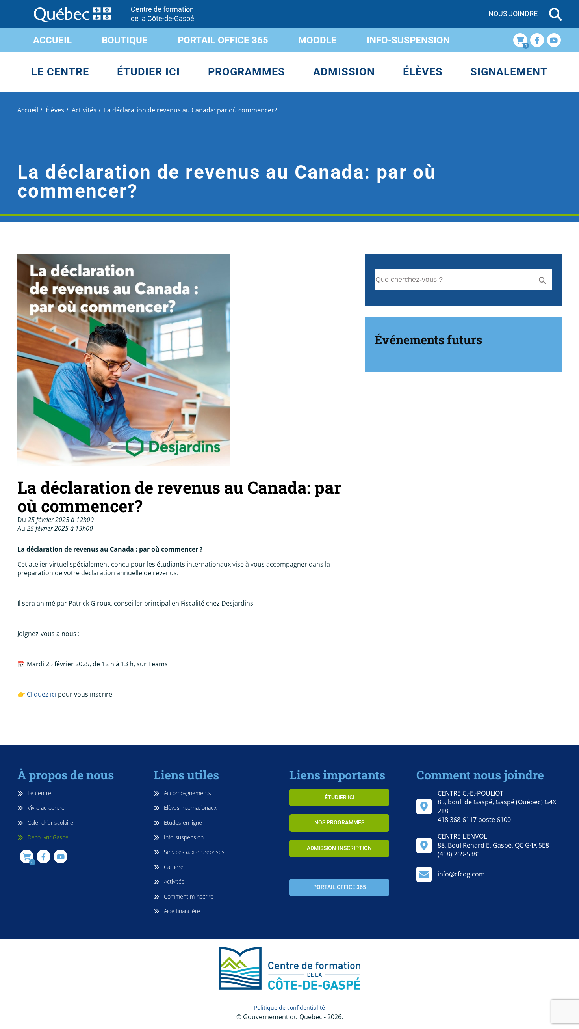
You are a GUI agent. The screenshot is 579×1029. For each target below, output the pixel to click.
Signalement (508, 71)
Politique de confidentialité (289, 1007)
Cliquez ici (41, 694)
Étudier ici (148, 71)
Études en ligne (182, 822)
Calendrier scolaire (49, 822)
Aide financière (181, 911)
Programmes (246, 71)
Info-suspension (408, 40)
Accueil (52, 40)
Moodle (317, 40)
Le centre (38, 793)
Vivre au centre (45, 807)
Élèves (423, 71)
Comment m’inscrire (187, 896)
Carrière (173, 867)
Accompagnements (186, 793)
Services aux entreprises (193, 852)
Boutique (125, 40)
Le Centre (60, 71)
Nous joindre (513, 13)
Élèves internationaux (189, 807)
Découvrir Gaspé (47, 837)
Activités (173, 881)
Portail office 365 (223, 40)
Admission (344, 71)
